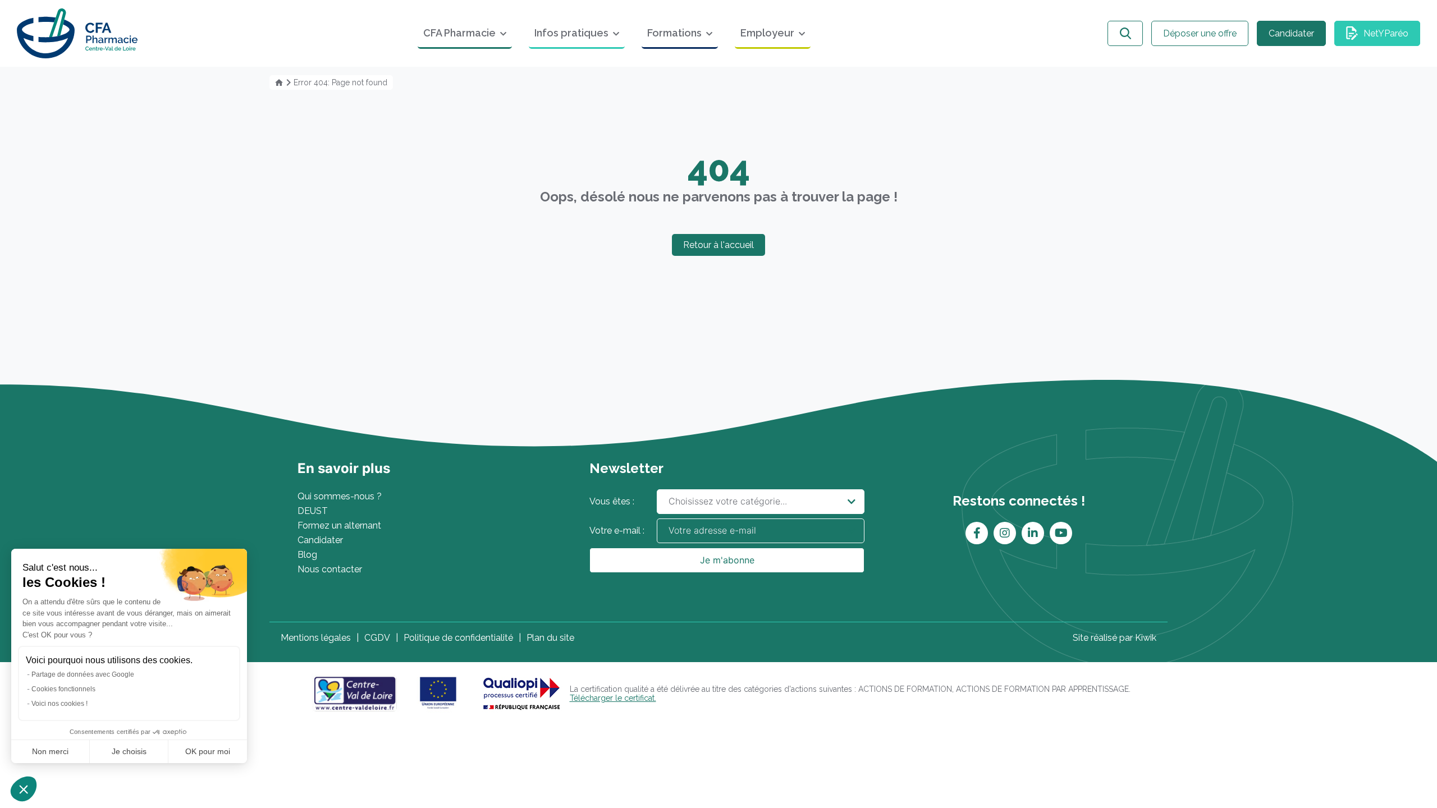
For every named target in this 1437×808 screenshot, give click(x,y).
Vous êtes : (611, 501)
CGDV (377, 637)
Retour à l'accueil (718, 245)
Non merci (50, 751)
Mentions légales (316, 637)
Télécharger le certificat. (613, 698)
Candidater (1291, 33)
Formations (674, 33)
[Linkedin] (1033, 533)
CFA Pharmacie (459, 33)
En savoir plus (344, 468)
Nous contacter (330, 569)
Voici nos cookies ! (59, 704)
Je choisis (129, 751)
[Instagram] (1005, 533)
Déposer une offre (1200, 33)
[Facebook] (977, 533)
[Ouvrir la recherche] (1125, 33)
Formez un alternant (339, 525)
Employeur (767, 33)
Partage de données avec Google (82, 674)
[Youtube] (1061, 533)
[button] (23, 788)
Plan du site (550, 637)
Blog (307, 554)
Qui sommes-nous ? (340, 496)
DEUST (313, 511)
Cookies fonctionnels (63, 689)
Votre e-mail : (616, 530)
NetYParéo (1385, 33)
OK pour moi (207, 751)
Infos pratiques (571, 33)
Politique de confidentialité (458, 637)
